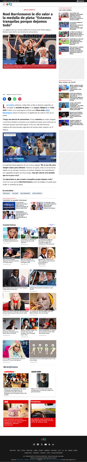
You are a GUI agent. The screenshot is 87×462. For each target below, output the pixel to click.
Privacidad (43, 452)
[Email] (19, 99)
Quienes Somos (28, 452)
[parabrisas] (43, 402)
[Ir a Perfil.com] (80, 1)
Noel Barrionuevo (25, 193)
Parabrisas (47, 450)
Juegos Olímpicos (37, 193)
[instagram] (34, 445)
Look (59, 450)
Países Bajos (6, 193)
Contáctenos (36, 452)
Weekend (41, 450)
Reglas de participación (57, 452)
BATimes (75, 450)
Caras (18, 450)
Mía (66, 450)
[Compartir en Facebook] (4, 99)
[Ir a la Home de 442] (9, 5)
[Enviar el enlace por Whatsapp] (14, 99)
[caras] (15, 402)
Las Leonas (15, 193)
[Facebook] (38, 444)
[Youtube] (46, 444)
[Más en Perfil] (13, 367)
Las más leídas (65, 10)
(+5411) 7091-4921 (47, 459)
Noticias (23, 450)
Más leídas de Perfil (67, 82)
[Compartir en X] (9, 99)
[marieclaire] (43, 372)
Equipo (48, 452)
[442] (43, 439)
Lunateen (70, 450)
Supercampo (54, 450)
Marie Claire (29, 450)
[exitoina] (15, 372)
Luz (63, 450)
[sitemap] (53, 444)
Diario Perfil (13, 450)
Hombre (36, 450)
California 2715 (20, 459)
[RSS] (49, 444)
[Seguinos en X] (42, 445)
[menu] (4, 4)
